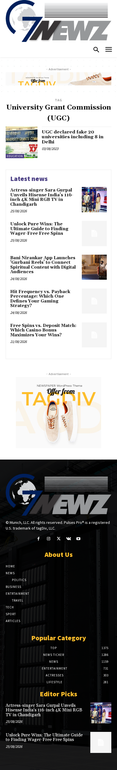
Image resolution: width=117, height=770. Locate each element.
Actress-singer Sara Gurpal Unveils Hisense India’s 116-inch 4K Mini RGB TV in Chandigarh (41, 197)
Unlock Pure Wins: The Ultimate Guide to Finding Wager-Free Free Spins (39, 228)
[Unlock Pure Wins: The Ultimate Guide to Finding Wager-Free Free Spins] (94, 233)
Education (15, 156)
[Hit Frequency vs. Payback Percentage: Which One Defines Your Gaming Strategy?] (94, 301)
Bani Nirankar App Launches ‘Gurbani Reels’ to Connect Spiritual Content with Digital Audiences (43, 265)
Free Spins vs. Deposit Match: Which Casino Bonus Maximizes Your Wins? (43, 330)
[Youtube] (78, 538)
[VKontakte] (68, 538)
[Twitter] (58, 538)
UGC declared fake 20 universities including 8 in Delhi (72, 137)
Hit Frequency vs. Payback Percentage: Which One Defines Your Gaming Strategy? (40, 299)
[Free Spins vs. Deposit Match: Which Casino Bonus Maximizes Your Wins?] (94, 334)
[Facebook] (38, 538)
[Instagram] (48, 538)
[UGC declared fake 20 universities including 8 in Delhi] (21, 142)
